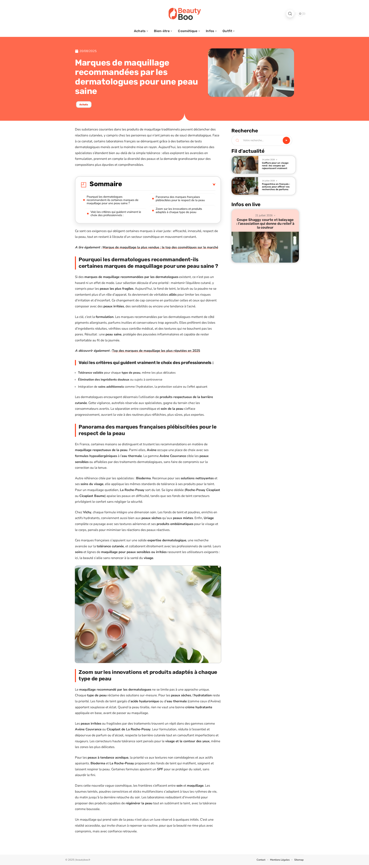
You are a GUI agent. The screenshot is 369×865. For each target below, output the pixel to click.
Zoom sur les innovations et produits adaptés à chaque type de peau (179, 210)
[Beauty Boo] (184, 13)
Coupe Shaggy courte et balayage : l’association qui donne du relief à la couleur (265, 224)
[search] (290, 13)
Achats (83, 104)
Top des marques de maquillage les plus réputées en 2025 (156, 350)
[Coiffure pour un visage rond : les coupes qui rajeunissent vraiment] (245, 165)
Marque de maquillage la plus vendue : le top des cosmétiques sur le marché (160, 247)
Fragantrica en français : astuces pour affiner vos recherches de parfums (276, 187)
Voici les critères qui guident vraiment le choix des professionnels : (116, 213)
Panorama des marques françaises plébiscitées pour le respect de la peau (180, 198)
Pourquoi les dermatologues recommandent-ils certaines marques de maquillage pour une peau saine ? (112, 200)
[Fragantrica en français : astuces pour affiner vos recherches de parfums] (245, 186)
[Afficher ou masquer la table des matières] (169, 184)
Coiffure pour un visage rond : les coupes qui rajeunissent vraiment (275, 166)
